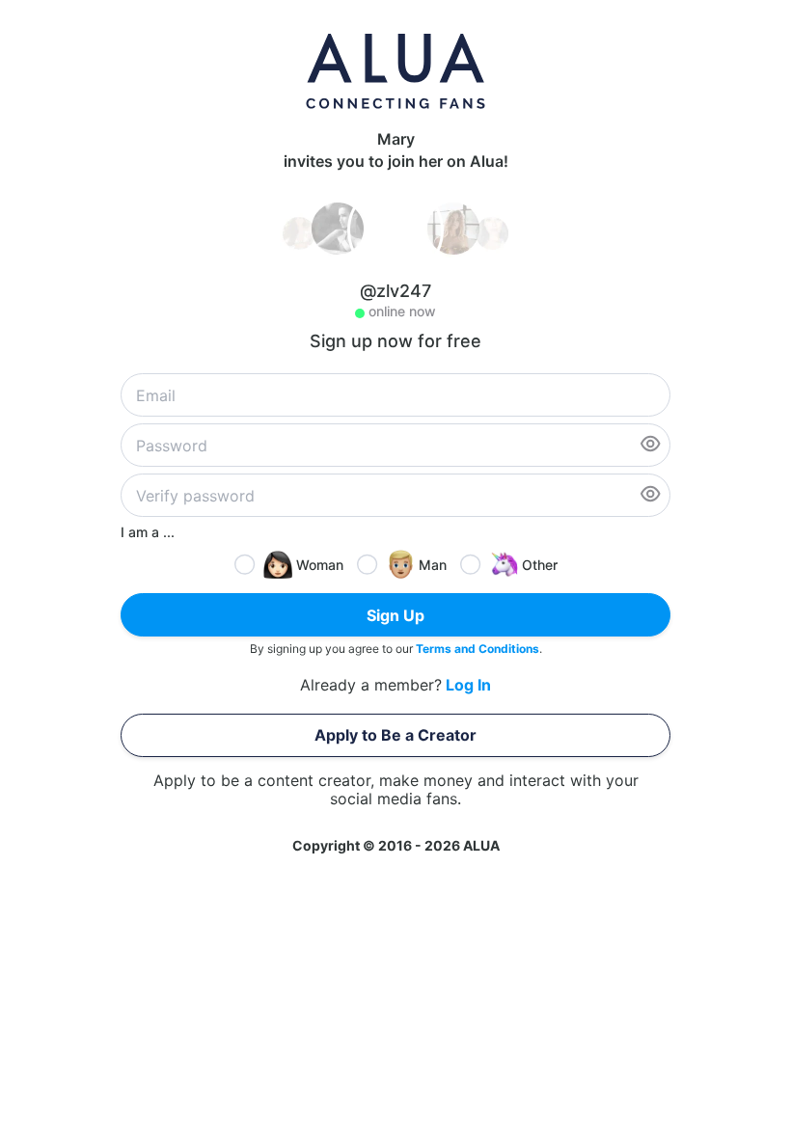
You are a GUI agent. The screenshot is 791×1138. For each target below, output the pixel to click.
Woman (319, 564)
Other (540, 564)
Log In (468, 685)
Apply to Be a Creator (395, 735)
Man (433, 564)
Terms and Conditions (477, 648)
